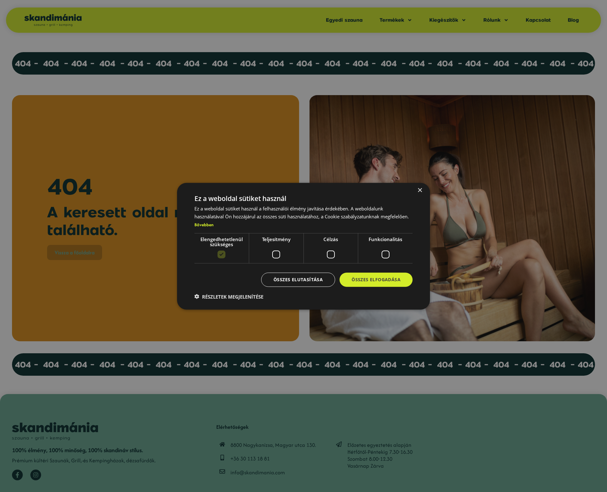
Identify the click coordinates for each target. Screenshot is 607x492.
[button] (228, 296)
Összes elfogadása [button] (376, 279)
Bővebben (203, 224)
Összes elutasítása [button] (298, 279)
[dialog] (303, 246)
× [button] (419, 190)
